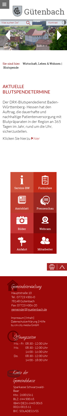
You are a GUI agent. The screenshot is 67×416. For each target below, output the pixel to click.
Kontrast (53, 22)
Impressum (17, 317)
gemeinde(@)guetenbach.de (29, 309)
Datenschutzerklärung (24, 321)
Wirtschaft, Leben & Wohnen (42, 64)
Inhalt (29, 317)
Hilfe (42, 321)
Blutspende (11, 68)
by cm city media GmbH (25, 325)
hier (37, 138)
